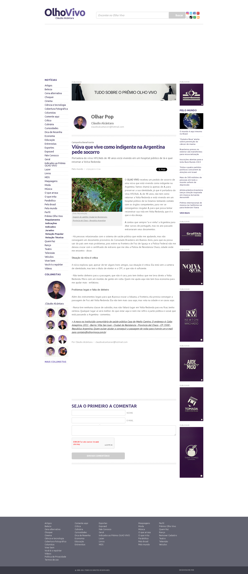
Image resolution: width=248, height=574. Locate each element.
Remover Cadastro (168, 535)
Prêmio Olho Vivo (54, 216)
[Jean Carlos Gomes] (51, 325)
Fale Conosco (52, 155)
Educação (50, 140)
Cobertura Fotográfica (56, 108)
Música (48, 189)
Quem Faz (50, 241)
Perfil (47, 212)
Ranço (48, 245)
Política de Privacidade (55, 557)
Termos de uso (52, 560)
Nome (130, 413)
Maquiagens (51, 181)
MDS (47, 177)
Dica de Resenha (53, 132)
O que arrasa (51, 192)
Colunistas (50, 112)
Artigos (48, 85)
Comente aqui (52, 116)
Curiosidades (51, 128)
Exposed (49, 151)
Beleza (48, 89)
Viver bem (50, 260)
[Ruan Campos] (62, 345)
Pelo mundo (51, 208)
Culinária (49, 124)
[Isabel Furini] (62, 306)
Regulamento (52, 219)
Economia (50, 136)
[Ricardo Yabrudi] (62, 333)
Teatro (48, 249)
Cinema (48, 101)
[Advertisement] (124, 50)
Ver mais (185, 213)
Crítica (48, 120)
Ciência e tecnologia (55, 105)
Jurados (49, 230)
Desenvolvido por (186, 570)
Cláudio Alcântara (84, 342)
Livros (48, 173)
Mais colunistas (55, 361)
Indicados (50, 227)
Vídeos (48, 268)
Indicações (51, 223)
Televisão (50, 253)
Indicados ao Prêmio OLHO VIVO (55, 164)
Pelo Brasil (50, 204)
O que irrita (50, 196)
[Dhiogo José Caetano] (51, 313)
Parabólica (50, 200)
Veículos (49, 256)
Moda (48, 185)
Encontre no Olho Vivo (111, 15)
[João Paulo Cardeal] (62, 318)
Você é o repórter (54, 264)
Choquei (49, 97)
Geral (47, 159)
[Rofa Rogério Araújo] (51, 351)
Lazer (48, 169)
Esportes (49, 147)
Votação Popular (54, 234)
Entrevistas (51, 143)
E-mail (130, 420)
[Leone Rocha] (51, 339)
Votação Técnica (54, 237)
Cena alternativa (53, 93)
